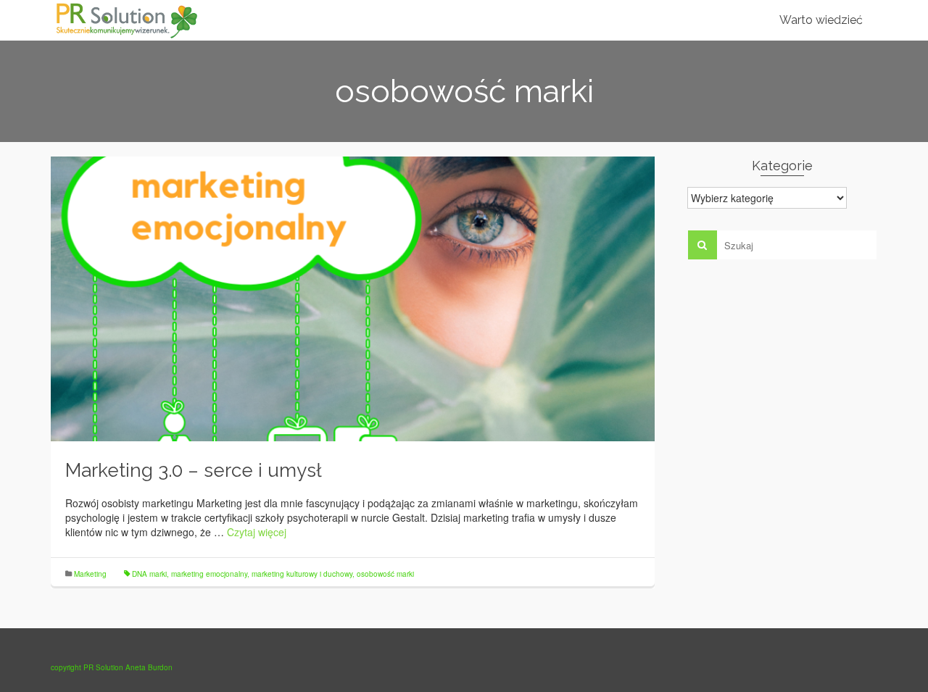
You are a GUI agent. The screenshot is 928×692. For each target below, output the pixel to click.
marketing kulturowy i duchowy (302, 574)
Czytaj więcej (256, 532)
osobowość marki (385, 574)
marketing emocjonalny (209, 574)
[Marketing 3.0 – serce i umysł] (353, 297)
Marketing (90, 574)
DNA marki (149, 574)
